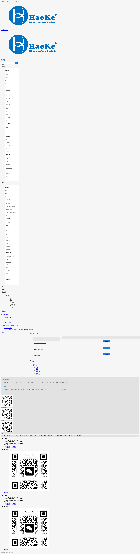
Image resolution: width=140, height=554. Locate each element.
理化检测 (8, 136)
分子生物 (8, 123)
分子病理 (8, 86)
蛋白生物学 (8, 154)
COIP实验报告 (37, 355)
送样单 (5, 328)
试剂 (2, 320)
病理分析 (26, 329)
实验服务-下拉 (7, 317)
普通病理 (7, 70)
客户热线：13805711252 (14, 1)
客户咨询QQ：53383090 (5, 1)
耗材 (2, 325)
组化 (7, 329)
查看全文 (106, 341)
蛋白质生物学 (9, 252)
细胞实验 (8, 164)
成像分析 (8, 104)
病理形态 (7, 187)
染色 (10, 329)
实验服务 (5, 314)
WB (13, 329)
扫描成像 (31, 329)
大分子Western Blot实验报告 (40, 343)
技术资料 (35, 333)
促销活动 (12, 325)
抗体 (7, 234)
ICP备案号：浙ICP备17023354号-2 (57, 435)
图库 (2, 332)
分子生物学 (8, 218)
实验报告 (9, 328)
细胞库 (7, 325)
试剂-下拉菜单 (7, 322)
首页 (2, 314)
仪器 (4, 325)
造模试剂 (8, 279)
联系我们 (5, 332)
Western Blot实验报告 (38, 349)
